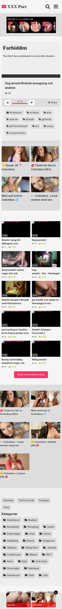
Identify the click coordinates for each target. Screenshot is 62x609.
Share (53, 102)
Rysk (24, 561)
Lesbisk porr (14, 554)
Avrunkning (13, 526)
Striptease (33, 568)
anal (48, 112)
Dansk (50, 526)
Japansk (51, 547)
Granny (30, 540)
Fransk (47, 533)
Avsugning (33, 526)
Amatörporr (15, 112)
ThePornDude (26, 500)
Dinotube (8, 500)
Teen (31, 575)
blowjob (29, 119)
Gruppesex (49, 540)
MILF (49, 554)
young (49, 126)
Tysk (45, 575)
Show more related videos (31, 374)
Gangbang (12, 540)
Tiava (6, 507)
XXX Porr (16, 6)
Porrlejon (44, 500)
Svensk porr (13, 575)
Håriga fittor (31, 547)
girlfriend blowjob (18, 126)
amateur (34, 112)
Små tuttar (41, 561)
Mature (33, 554)
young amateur (17, 133)
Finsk (32, 533)
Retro (10, 561)
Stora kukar (13, 568)
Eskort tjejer (13, 533)
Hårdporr (12, 547)
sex (37, 126)
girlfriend (46, 119)
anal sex (13, 119)
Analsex (32, 520)
